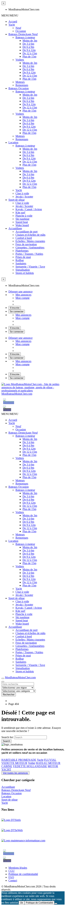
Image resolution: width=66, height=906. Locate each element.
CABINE (6, 766)
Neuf (18, 27)
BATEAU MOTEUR (48, 763)
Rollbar (19, 260)
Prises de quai (23, 257)
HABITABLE (9, 759)
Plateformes (22, 250)
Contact (12, 880)
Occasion (20, 31)
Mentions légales (17, 867)
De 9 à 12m (29, 50)
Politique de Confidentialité (39, 902)
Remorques (21, 85)
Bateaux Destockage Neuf (23, 34)
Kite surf (20, 212)
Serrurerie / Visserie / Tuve (30, 266)
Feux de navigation (26, 244)
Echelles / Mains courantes (30, 241)
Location (13, 142)
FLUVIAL (50, 759)
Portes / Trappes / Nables (29, 253)
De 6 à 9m (28, 46)
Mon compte (22, 297)
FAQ (11, 877)
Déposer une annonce (20, 291)
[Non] (55, 903)
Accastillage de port (26, 231)
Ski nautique (22, 218)
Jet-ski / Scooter (24, 196)
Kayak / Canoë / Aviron (28, 209)
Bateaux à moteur (25, 37)
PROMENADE (27, 759)
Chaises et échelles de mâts (30, 234)
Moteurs (20, 81)
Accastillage (15, 228)
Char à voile (22, 193)
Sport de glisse (16, 199)
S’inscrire (14, 307)
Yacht (11, 24)
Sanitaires (20, 263)
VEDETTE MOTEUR (14, 763)
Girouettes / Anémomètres (29, 247)
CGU (11, 870)
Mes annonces (23, 294)
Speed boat (21, 222)
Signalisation (22, 269)
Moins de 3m (30, 40)
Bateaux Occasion (18, 88)
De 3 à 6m (28, 43)
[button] (9, 15)
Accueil (12, 21)
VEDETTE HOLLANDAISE (30, 766)
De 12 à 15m (30, 53)
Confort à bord (23, 237)
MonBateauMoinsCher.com (16, 393)
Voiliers (19, 59)
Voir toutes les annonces (15, 773)
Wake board (22, 225)
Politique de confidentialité (23, 874)
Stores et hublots (24, 272)
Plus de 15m (29, 56)
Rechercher (8, 694)
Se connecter (16, 311)
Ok (21, 902)
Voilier (31, 763)
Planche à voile (23, 215)
